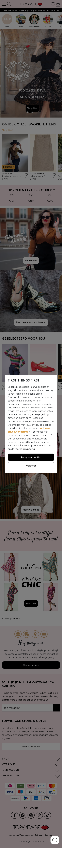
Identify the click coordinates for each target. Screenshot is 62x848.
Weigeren (31, 465)
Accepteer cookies (31, 457)
